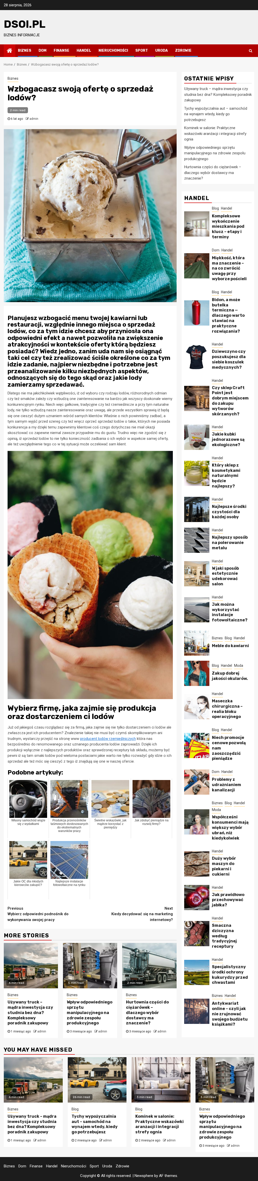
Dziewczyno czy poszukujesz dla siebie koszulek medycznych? (229, 359)
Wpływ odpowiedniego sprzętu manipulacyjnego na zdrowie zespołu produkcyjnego (89, 1012)
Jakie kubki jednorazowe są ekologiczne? (228, 439)
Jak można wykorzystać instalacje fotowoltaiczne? (229, 612)
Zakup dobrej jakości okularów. (230, 676)
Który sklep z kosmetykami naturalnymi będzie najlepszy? (226, 475)
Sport (141, 50)
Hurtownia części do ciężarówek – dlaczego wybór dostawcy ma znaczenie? (147, 1012)
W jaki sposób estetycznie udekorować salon (225, 576)
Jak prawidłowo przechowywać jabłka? (228, 900)
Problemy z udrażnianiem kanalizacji (226, 784)
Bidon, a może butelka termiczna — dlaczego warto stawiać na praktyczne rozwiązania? (228, 315)
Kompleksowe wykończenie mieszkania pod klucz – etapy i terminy (228, 226)
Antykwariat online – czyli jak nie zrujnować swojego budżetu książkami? (230, 1014)
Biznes (24, 50)
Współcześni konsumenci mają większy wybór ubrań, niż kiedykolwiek (230, 827)
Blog (215, 208)
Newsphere (144, 1175)
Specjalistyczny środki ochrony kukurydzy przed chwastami (230, 974)
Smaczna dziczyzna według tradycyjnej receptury (224, 936)
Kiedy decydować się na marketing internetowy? (142, 914)
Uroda (161, 50)
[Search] (250, 50)
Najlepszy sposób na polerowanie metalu (230, 542)
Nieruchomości (113, 50)
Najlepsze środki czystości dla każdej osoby (229, 512)
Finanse (61, 50)
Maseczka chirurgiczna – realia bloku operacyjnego (227, 709)
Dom (42, 50)
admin (33, 119)
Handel (84, 50)
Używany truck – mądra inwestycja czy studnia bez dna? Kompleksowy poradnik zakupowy (30, 1012)
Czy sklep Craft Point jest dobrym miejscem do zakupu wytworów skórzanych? (230, 400)
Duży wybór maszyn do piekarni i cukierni (224, 866)
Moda (238, 666)
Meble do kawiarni (230, 645)
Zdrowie (183, 50)
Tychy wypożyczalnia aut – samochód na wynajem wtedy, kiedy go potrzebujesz (215, 114)
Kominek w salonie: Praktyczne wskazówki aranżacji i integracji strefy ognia (215, 133)
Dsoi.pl (24, 24)
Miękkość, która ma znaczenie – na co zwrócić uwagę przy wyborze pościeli (229, 268)
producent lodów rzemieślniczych (108, 738)
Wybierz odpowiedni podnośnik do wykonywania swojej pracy (38, 914)
